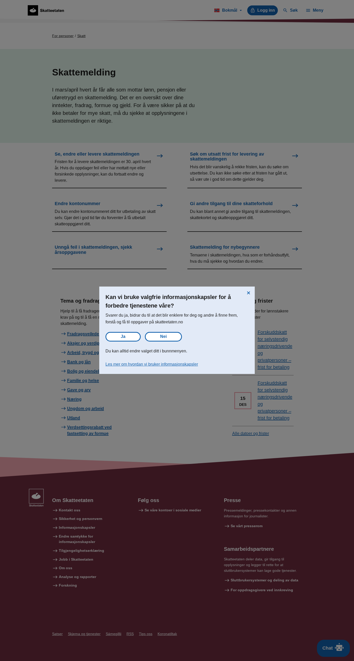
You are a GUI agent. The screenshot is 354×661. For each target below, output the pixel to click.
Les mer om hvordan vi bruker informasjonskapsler (151, 364)
